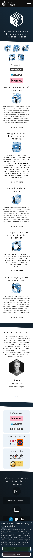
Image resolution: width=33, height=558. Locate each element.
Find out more (16, 127)
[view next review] (31, 366)
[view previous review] (1, 366)
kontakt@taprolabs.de (16, 500)
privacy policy (20, 544)
